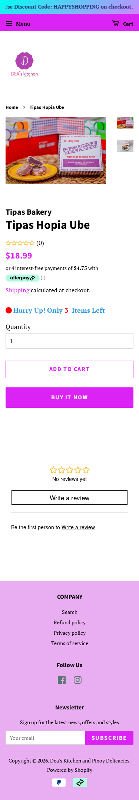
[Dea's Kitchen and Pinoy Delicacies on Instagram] (77, 681)
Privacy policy (70, 632)
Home (12, 107)
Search (69, 611)
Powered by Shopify (69, 769)
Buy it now (69, 397)
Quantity (18, 326)
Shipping (17, 290)
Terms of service (69, 643)
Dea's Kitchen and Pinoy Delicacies (89, 760)
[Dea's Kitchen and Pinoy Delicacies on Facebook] (61, 681)
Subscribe (109, 738)
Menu (22, 23)
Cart (127, 24)
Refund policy (70, 622)
